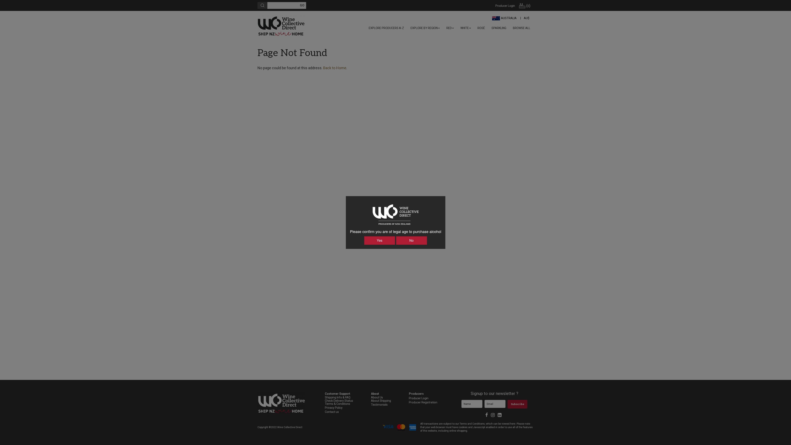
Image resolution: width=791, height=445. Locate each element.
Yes (379, 240)
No (411, 240)
